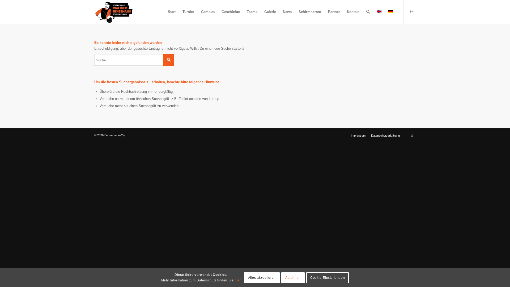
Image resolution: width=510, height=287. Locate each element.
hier (238, 280)
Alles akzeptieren (262, 277)
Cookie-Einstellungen (327, 277)
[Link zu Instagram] (412, 12)
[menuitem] (171, 12)
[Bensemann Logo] (114, 12)
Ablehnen (293, 277)
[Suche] (368, 12)
